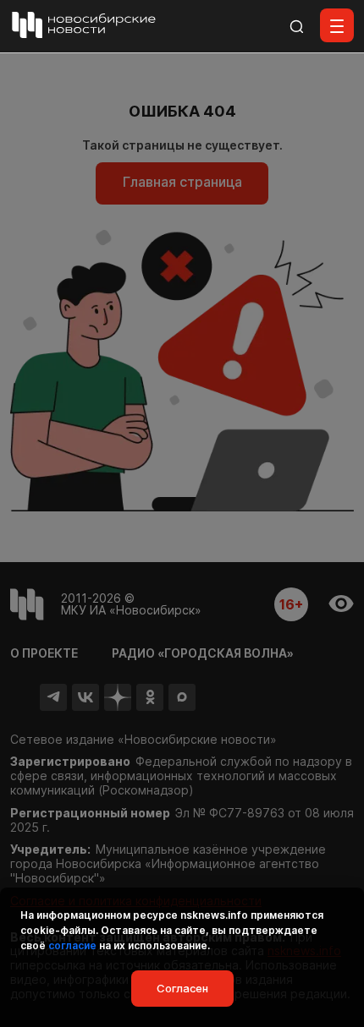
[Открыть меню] (337, 25)
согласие (72, 945)
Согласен (182, 988)
